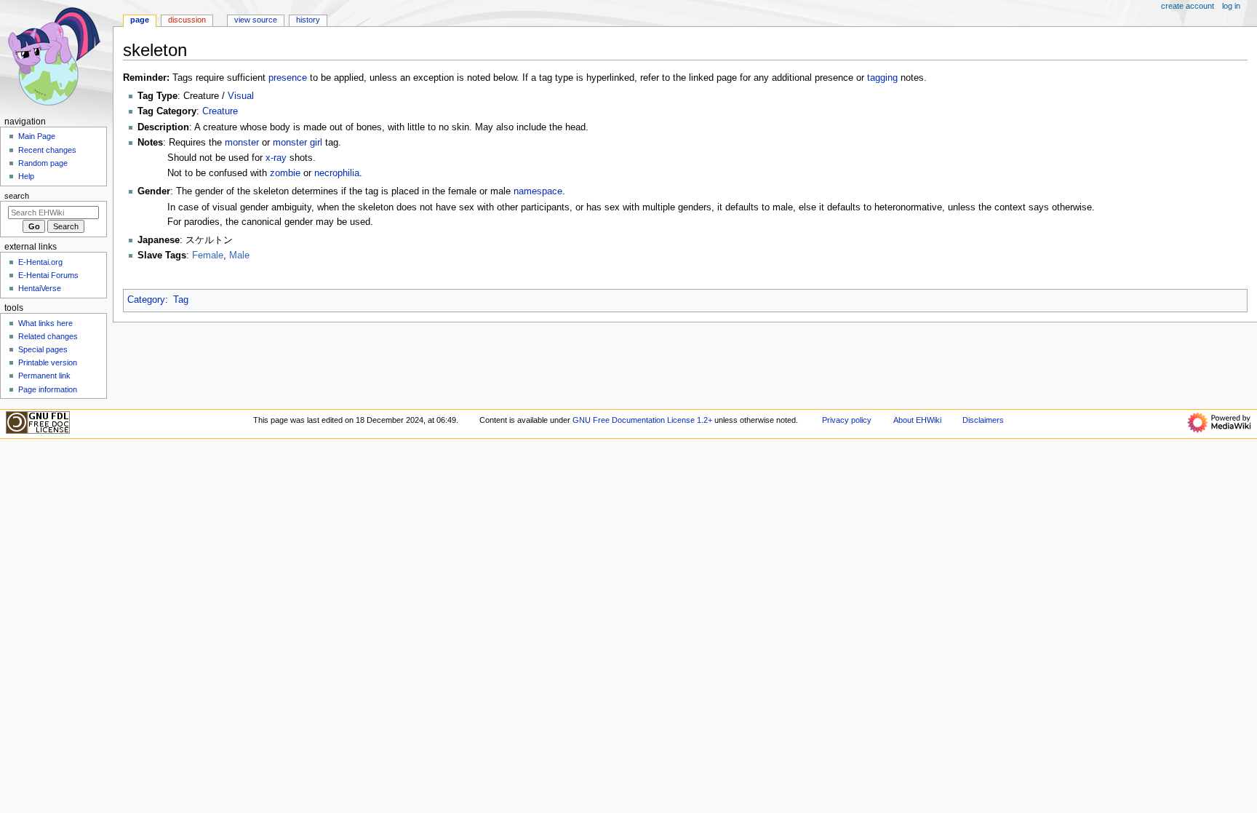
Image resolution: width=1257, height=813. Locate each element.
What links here (45, 323)
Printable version (47, 362)
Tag (180, 300)
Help (26, 176)
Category (146, 300)
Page (139, 19)
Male (239, 255)
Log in (1231, 5)
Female (207, 255)
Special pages (43, 349)
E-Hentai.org (40, 262)
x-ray (276, 158)
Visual (241, 96)
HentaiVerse (39, 288)
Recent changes (47, 150)
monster (242, 143)
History (308, 19)
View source (255, 19)
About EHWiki (917, 420)
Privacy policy (846, 420)
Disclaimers (983, 420)
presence (287, 78)
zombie (285, 173)
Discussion (187, 19)
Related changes (48, 336)
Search (16, 195)
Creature (220, 111)
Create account (1187, 5)
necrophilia (336, 173)
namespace (538, 191)
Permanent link (44, 375)
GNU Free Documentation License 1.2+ (642, 420)
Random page (43, 163)
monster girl (297, 143)
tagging (882, 78)
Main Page (36, 136)
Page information (47, 389)
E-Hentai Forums (48, 275)
